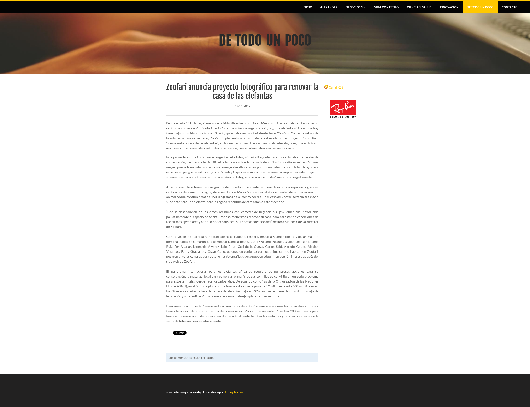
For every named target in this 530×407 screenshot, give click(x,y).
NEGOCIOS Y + (356, 7)
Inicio (307, 7)
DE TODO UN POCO (480, 7)
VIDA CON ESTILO (386, 7)
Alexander (328, 7)
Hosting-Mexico (233, 392)
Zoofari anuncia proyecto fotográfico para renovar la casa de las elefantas (242, 92)
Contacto (510, 7)
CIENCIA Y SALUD (419, 7)
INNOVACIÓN (449, 7)
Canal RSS (336, 87)
